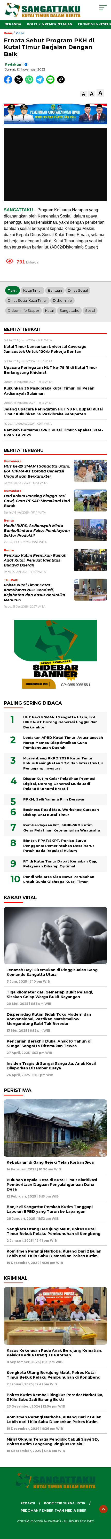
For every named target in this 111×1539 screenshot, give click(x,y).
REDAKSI (27, 1503)
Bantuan (55, 290)
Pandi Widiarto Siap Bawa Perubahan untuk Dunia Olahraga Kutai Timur (58, 879)
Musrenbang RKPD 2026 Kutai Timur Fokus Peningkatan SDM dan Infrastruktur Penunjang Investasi (63, 763)
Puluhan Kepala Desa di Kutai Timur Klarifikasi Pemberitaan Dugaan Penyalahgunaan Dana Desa (52, 1185)
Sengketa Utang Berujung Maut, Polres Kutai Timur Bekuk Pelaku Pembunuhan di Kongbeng (53, 1231)
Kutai (49, 310)
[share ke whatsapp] (30, 82)
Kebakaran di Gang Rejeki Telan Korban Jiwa (50, 1162)
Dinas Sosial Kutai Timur (27, 300)
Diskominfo (62, 300)
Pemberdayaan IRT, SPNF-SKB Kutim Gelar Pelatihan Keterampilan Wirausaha (61, 827)
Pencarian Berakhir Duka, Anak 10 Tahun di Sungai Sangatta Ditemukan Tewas (49, 1043)
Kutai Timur (32, 290)
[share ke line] (51, 82)
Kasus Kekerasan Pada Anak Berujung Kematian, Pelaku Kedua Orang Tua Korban (54, 1352)
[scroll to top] (103, 1509)
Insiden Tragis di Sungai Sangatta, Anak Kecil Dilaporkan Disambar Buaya (51, 1065)
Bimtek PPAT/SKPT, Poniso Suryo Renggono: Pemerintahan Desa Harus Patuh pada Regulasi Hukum (58, 845)
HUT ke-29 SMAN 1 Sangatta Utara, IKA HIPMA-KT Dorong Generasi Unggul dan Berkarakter (37, 471)
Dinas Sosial (78, 290)
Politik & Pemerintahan (49, 24)
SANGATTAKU (18, 210)
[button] (83, 94)
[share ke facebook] (9, 82)
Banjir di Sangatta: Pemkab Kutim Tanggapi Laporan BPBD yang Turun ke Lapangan (50, 1209)
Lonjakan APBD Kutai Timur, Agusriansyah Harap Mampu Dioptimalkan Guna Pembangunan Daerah (63, 742)
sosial (90, 310)
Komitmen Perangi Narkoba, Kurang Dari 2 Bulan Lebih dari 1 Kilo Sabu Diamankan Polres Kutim (54, 1253)
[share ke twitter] (19, 82)
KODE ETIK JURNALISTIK (64, 1503)
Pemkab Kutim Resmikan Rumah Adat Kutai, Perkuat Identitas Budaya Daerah (35, 560)
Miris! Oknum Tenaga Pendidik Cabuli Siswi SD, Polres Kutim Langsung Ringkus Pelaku (53, 1441)
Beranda (13, 24)
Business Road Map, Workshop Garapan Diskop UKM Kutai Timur (61, 812)
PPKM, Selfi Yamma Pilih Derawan (54, 799)
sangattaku (69, 310)
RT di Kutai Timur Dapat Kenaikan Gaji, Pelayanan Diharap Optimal (60, 863)
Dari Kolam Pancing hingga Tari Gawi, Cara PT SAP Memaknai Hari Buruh (37, 501)
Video (20, 33)
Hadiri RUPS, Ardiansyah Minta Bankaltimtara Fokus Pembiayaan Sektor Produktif (37, 531)
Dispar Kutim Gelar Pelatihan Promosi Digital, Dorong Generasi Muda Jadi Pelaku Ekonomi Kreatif (59, 783)
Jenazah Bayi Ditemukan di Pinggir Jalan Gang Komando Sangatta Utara (52, 972)
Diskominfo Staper (23, 310)
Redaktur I (14, 64)
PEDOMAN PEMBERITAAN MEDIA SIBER (53, 1510)
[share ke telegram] (40, 82)
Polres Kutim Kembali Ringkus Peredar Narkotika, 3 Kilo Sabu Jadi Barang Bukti (55, 1397)
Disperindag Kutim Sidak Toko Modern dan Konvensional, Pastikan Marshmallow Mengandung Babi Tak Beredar (49, 1019)
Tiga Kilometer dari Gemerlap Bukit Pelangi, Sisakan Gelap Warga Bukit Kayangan (50, 994)
